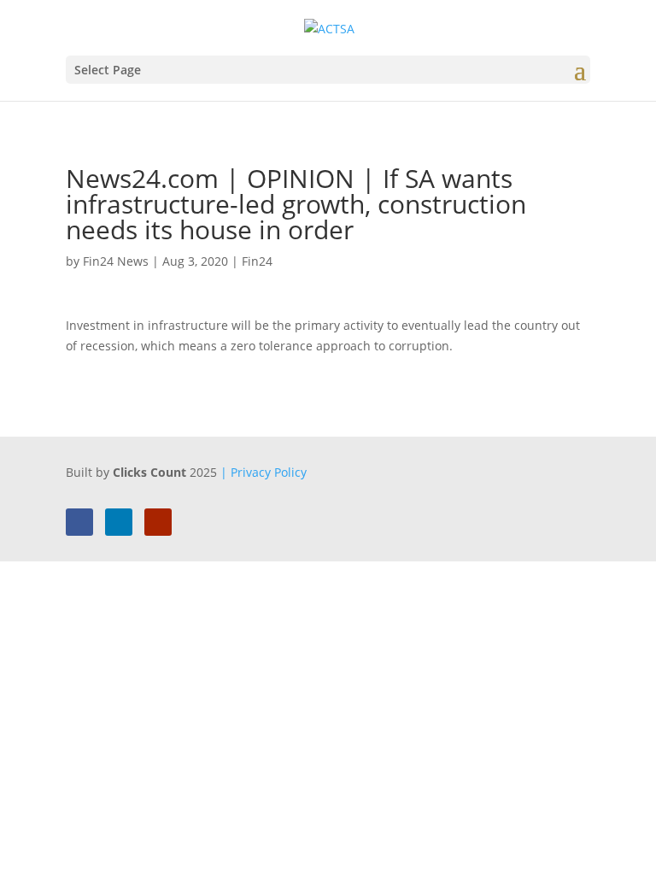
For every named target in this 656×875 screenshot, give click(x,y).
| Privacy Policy (263, 472)
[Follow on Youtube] (158, 522)
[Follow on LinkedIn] (118, 522)
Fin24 (257, 261)
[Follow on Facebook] (79, 522)
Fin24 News (116, 261)
